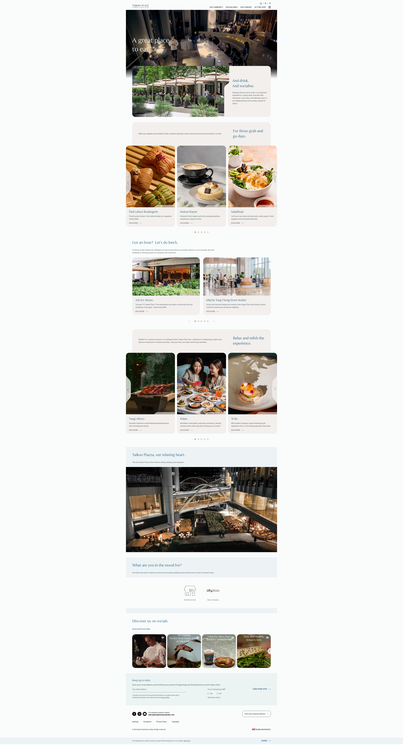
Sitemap (135, 721)
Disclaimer (147, 721)
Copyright (175, 721)
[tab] (195, 232)
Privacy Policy (165, 697)
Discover (133, 223)
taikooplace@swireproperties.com (161, 715)
